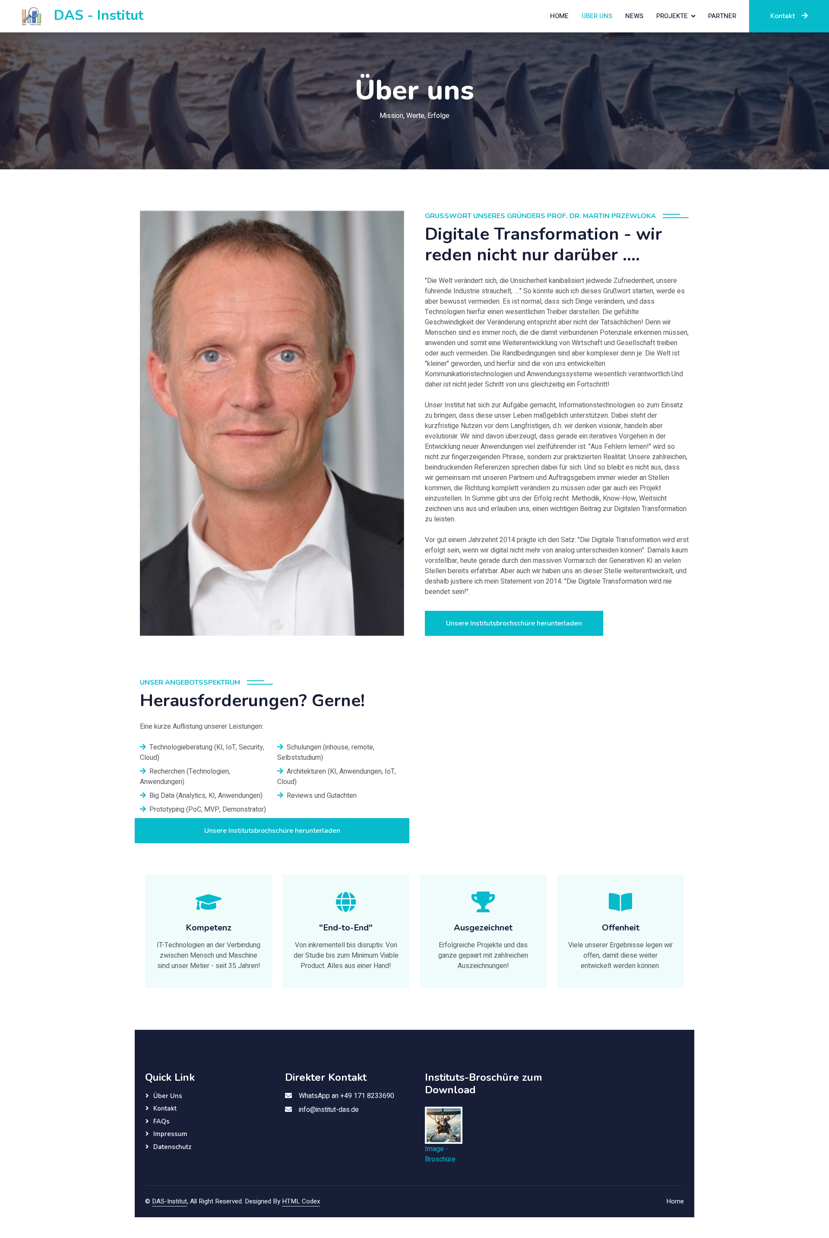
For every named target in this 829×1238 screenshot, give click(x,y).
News (634, 16)
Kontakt (782, 16)
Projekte (672, 16)
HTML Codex (301, 1201)
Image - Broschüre (440, 1154)
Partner (722, 16)
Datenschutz (172, 1147)
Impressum (170, 1134)
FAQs (161, 1121)
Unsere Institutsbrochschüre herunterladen (514, 623)
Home (559, 16)
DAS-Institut (169, 1201)
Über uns (597, 16)
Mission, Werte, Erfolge (414, 116)
